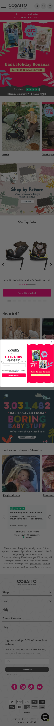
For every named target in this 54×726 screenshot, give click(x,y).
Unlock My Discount (13, 375)
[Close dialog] (52, 341)
